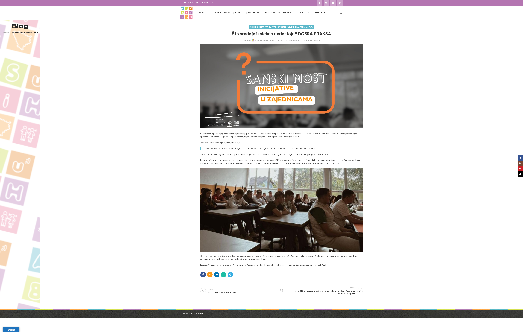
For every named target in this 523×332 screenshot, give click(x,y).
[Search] (341, 13)
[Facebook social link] (319, 3)
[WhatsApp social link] (223, 274)
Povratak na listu (281, 290)
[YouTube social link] (333, 3)
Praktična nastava (304, 27)
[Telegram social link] (230, 274)
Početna (5, 32)
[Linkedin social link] (216, 274)
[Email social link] (210, 274)
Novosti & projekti (285, 27)
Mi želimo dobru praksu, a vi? (25, 32)
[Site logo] (186, 13)
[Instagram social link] (326, 3)
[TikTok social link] (340, 3)
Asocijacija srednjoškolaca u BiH (269, 40)
